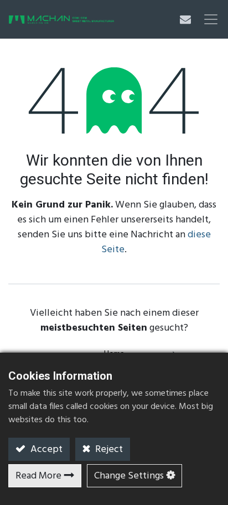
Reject (108, 450)
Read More (38, 476)
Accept (45, 450)
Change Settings (129, 476)
